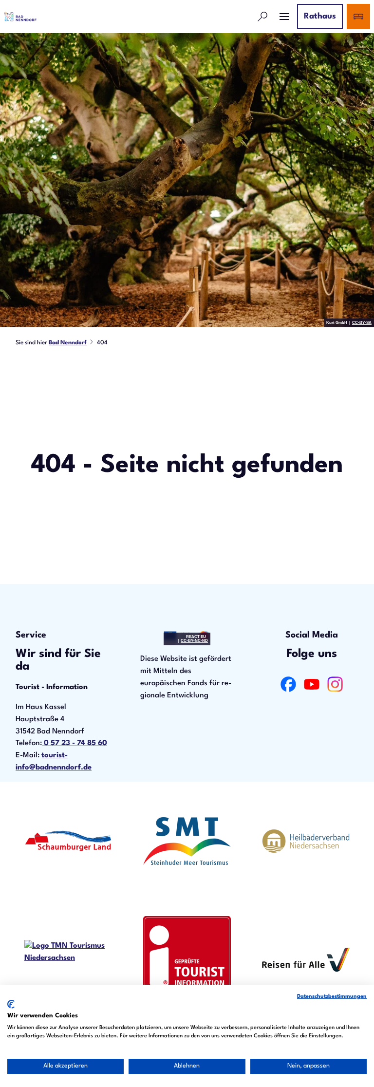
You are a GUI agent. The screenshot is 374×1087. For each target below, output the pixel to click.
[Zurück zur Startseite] (20, 16)
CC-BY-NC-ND (194, 641)
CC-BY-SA (362, 323)
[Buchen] (358, 16)
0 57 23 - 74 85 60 (74, 743)
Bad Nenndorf (68, 343)
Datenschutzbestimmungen (332, 996)
